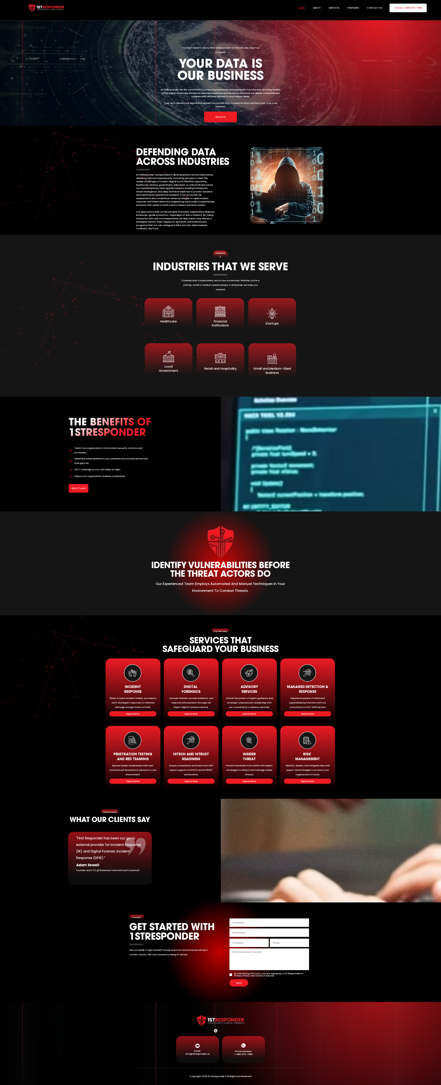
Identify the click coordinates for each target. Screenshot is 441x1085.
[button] (331, 8)
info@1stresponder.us (197, 1054)
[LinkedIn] (215, 1030)
